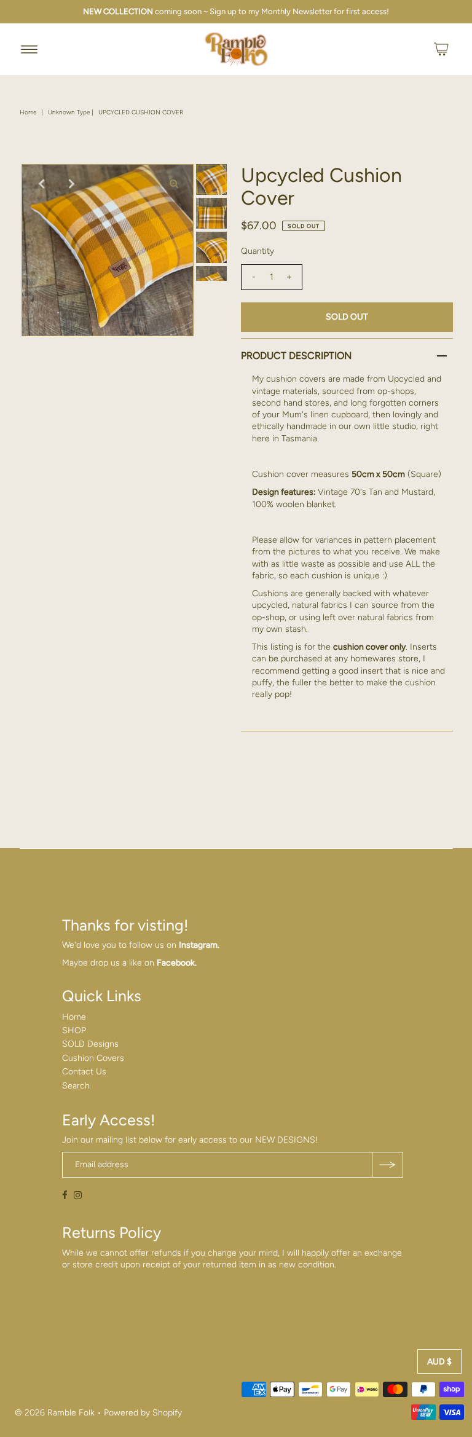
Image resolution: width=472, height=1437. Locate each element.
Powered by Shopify (143, 1412)
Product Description (296, 355)
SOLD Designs (90, 1044)
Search (76, 1086)
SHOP (74, 1030)
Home (28, 112)
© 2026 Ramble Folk (55, 1412)
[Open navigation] (29, 49)
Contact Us (84, 1071)
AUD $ (439, 1361)
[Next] (71, 183)
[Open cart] (441, 49)
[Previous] (41, 183)
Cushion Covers (93, 1058)
